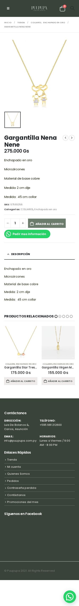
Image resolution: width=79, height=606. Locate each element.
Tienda (12, 460)
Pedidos (13, 481)
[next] (72, 138)
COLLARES (27, 209)
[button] (8, 8)
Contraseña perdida (21, 488)
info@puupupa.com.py (20, 441)
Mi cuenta (14, 467)
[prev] (65, 138)
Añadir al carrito (49, 224)
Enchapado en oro (45, 209)
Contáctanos (16, 495)
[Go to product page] (21, 342)
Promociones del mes (22, 502)
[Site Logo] (39, 8)
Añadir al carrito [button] (23, 381)
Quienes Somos (18, 474)
